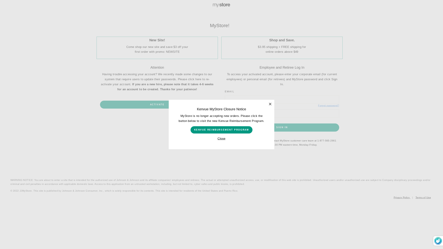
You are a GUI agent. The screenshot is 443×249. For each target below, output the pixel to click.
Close (221, 138)
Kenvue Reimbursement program (221, 129)
